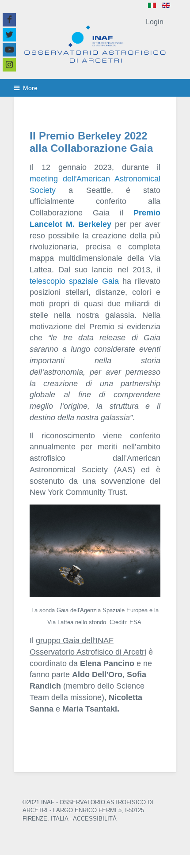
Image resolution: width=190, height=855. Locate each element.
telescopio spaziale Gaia (74, 281)
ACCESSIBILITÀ (95, 818)
